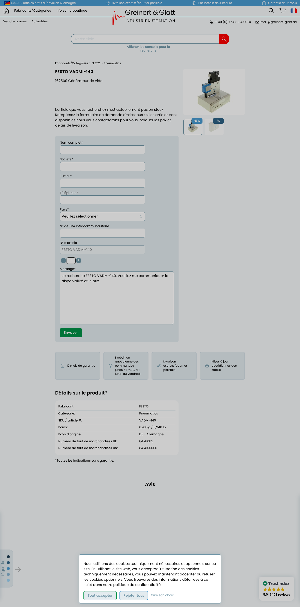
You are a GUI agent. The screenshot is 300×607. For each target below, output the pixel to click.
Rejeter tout (133, 595)
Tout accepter (100, 595)
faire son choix (162, 595)
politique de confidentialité (137, 584)
